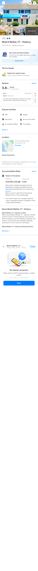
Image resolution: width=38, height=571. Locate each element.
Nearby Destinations (8, 155)
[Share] (34, 3)
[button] (8, 146)
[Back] (3, 3)
